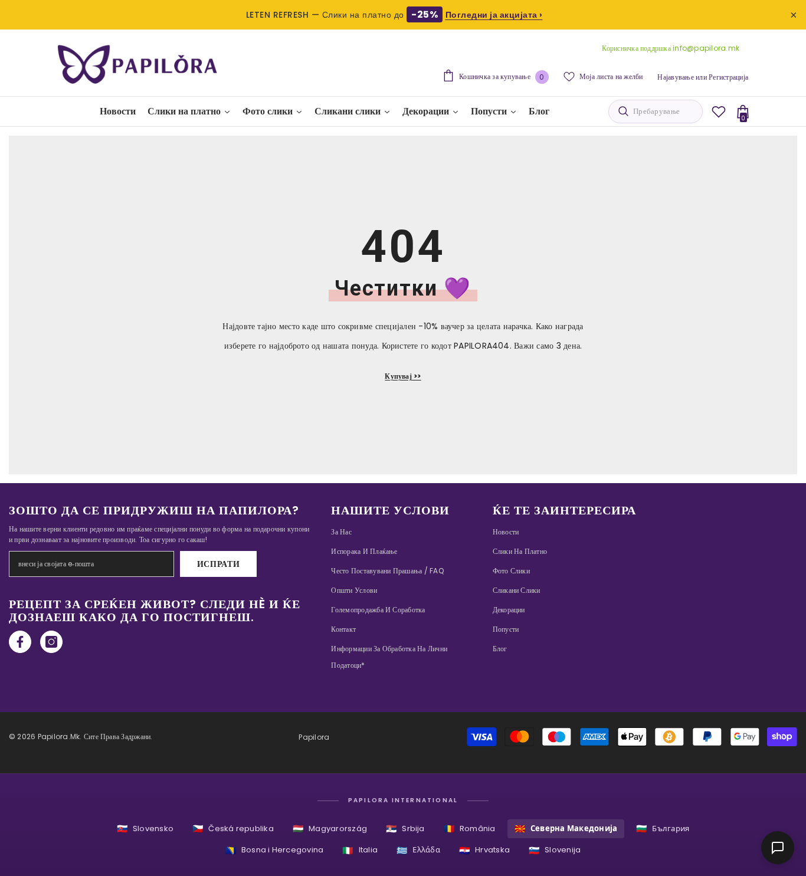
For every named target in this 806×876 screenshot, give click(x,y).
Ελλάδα (418, 850)
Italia (360, 850)
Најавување (675, 77)
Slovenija (555, 850)
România (470, 828)
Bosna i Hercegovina (274, 850)
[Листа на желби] (718, 111)
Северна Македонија (566, 828)
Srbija (405, 828)
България (662, 828)
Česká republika (233, 828)
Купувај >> (403, 376)
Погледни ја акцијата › (494, 15)
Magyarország (330, 828)
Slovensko (145, 828)
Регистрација (728, 77)
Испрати (218, 564)
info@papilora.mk (706, 48)
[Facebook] (20, 642)
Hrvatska (484, 850)
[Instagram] (51, 642)
